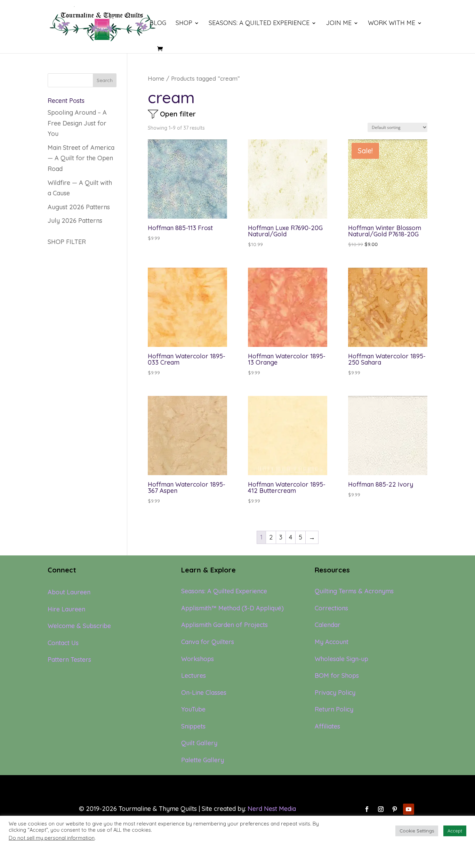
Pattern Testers (69, 660)
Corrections (331, 608)
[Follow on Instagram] (380, 809)
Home (156, 78)
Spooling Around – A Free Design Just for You (77, 123)
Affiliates (327, 726)
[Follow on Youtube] (408, 809)
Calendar (327, 625)
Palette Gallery (202, 760)
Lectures (193, 676)
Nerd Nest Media (272, 809)
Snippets (193, 726)
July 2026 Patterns (75, 221)
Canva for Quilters (207, 642)
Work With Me (391, 24)
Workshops (197, 659)
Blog (158, 24)
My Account (331, 642)
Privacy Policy (335, 693)
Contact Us (63, 643)
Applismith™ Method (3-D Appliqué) (232, 608)
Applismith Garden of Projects (224, 625)
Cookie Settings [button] (417, 830)
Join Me (339, 24)
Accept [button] (455, 830)
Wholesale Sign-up (341, 659)
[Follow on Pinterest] (394, 809)
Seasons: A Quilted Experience (259, 24)
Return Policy (334, 709)
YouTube (193, 709)
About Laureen (69, 592)
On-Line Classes (203, 693)
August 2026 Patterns (79, 207)
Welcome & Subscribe (79, 626)
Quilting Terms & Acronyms (354, 591)
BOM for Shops (337, 676)
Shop (184, 24)
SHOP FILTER (67, 242)
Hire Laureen (66, 609)
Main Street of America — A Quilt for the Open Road (81, 158)
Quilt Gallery (199, 743)
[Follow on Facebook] (366, 809)
